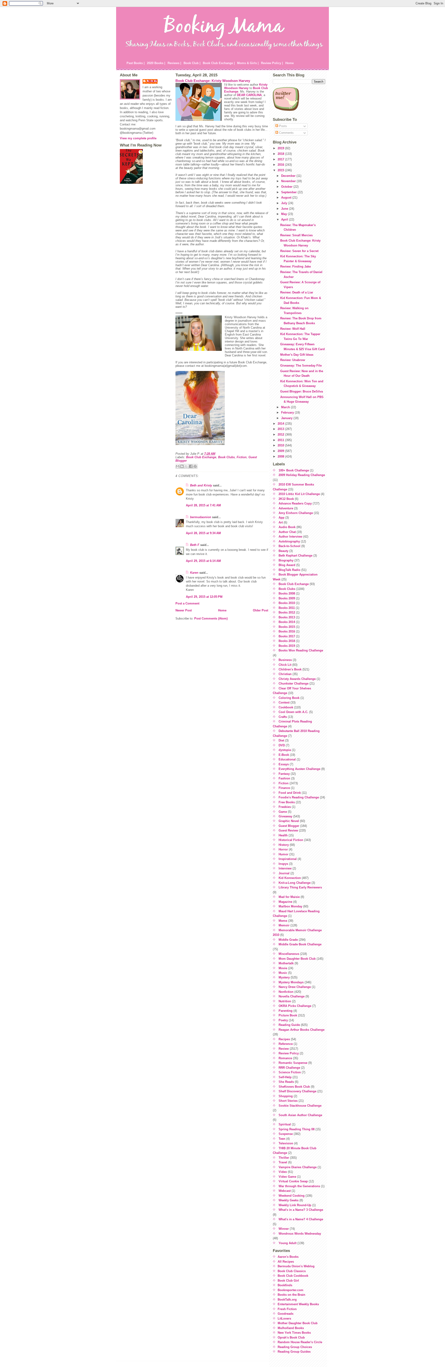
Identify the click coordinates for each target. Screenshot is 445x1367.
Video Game (287, 1176)
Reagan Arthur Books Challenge (301, 1029)
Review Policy (289, 1053)
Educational (287, 759)
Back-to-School (289, 546)
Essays (284, 764)
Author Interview (290, 536)
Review (284, 1048)
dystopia (285, 750)
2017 (281, 159)
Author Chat (287, 532)
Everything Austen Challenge (299, 769)
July (284, 203)
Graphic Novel (289, 821)
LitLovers (284, 1318)
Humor (283, 854)
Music (283, 973)
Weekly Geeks (289, 1200)
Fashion (284, 778)
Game (283, 811)
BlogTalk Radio (289, 570)
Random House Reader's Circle (300, 1342)
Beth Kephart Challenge (295, 555)
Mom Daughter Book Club (297, 958)
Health (283, 835)
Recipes (284, 1039)
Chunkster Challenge (293, 683)
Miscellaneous (289, 954)
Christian (285, 674)
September (289, 192)
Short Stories (288, 1100)
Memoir (284, 925)
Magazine (285, 901)
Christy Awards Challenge (297, 679)
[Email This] (177, 466)
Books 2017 (287, 636)
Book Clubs (226, 457)
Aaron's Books (288, 1256)
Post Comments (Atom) (211, 618)
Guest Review (288, 830)
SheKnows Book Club (294, 1086)
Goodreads (285, 1313)
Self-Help (285, 1077)
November (289, 181)
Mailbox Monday (290, 906)
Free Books (287, 802)
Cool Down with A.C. (293, 712)
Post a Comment (187, 603)
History (284, 845)
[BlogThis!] (182, 466)
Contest (284, 702)
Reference (286, 1044)
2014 (281, 423)
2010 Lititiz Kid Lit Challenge (299, 494)
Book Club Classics (292, 1271)
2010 (281, 445)
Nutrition (285, 1001)
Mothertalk (286, 963)
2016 (281, 164)
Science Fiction (290, 1072)
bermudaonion (200, 517)
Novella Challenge (292, 996)
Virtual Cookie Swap (293, 1181)
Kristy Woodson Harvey (245, 86)
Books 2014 (287, 622)
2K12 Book (286, 499)
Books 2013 (287, 617)
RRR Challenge (289, 1067)
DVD (282, 745)
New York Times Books (294, 1332)
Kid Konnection (290, 878)
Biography (286, 560)
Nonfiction (286, 991)
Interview (285, 868)
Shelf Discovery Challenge (297, 1091)
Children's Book (290, 669)
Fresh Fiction (287, 1309)
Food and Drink (290, 792)
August (286, 197)
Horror (283, 849)
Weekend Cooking (292, 1195)
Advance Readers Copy (295, 503)
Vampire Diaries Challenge (298, 1167)
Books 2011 (287, 608)
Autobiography (289, 541)
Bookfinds (285, 1285)
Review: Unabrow (292, 360)
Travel (283, 1162)
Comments (286, 132)
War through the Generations (299, 1186)
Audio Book (287, 527)
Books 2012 (287, 612)
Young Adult (287, 1243)
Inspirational (288, 859)
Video (283, 1172)
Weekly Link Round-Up (295, 1205)
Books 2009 (287, 598)
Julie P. (152, 81)
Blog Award (287, 565)
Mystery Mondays (291, 982)
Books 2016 (287, 631)
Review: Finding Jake (295, 266)
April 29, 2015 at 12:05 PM (204, 596)
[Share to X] (186, 466)
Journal (284, 873)
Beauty (283, 551)
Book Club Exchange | (219, 63)
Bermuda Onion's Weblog (296, 1266)
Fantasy (284, 773)
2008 (281, 456)
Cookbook (286, 707)
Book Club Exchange (201, 457)
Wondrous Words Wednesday (300, 1233)
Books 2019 (287, 646)
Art (281, 522)
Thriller (284, 1157)
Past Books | (136, 63)
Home (289, 63)
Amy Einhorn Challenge (296, 513)
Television (286, 1143)
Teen (282, 1138)
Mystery (284, 977)
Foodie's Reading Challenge (299, 797)
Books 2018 (287, 641)
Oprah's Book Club (291, 1337)
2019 (281, 148)
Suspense (286, 1134)
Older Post (260, 610)
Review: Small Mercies (296, 235)
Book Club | (192, 63)
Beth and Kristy (201, 485)
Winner (284, 1228)
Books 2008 (287, 593)
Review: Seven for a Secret (299, 251)
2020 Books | (156, 63)
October (287, 186)
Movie (283, 968)
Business (285, 660)
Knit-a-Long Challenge (295, 882)
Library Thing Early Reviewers (300, 887)
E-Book (284, 755)
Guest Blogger (289, 826)
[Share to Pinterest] (195, 466)
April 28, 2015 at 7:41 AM (203, 505)
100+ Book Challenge (294, 470)
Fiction (242, 457)
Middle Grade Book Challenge (300, 944)
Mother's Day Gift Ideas (296, 354)
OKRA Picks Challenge (295, 1006)
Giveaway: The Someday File (301, 365)
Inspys (283, 864)
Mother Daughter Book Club (298, 1323)
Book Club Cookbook (293, 1275)
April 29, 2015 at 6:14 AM (203, 561)
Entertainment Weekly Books (298, 1304)
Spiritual (285, 1124)
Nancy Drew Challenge (295, 987)
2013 (281, 429)
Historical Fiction (291, 840)
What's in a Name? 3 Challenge (301, 1209)
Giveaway (285, 816)
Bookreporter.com (290, 1290)
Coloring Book (289, 698)
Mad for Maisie (289, 897)
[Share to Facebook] (190, 466)
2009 (281, 451)
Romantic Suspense (293, 1063)
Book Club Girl (288, 1280)
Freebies (285, 807)
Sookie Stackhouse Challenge (300, 1105)
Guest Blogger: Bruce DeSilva (301, 391)
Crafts (283, 717)
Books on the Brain (291, 1294)
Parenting (285, 1010)
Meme (283, 920)
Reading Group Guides (294, 1351)
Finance (284, 788)
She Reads (286, 1082)
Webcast (285, 1191)
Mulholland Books (291, 1328)
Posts (282, 126)
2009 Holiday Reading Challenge (302, 475)
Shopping (286, 1096)
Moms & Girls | (248, 63)
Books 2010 (287, 603)
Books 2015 (287, 627)
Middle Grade (288, 939)
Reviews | (174, 63)
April (285, 219)
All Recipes (286, 1261)
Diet (281, 740)
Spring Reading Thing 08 (297, 1129)
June (285, 208)
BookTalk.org (287, 1299)
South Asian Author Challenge (300, 1115)
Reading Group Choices (295, 1347)
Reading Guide (289, 1025)
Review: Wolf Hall (292, 328)
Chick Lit (285, 664)
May (284, 214)
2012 (281, 434)
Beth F (194, 545)
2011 (281, 440)
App (281, 517)
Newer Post (183, 610)
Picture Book (288, 1015)
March (286, 407)
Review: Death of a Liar (296, 292)
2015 (281, 170)
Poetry (283, 1020)
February (288, 412)
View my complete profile (138, 138)
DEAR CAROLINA (249, 95)
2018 (281, 154)
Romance (285, 1058)
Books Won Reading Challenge (301, 650)
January (287, 418)
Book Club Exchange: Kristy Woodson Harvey (212, 81)
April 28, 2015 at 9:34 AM (203, 533)
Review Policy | (272, 63)
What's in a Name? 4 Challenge (301, 1219)
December (288, 175)
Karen (194, 572)
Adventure (286, 508)
